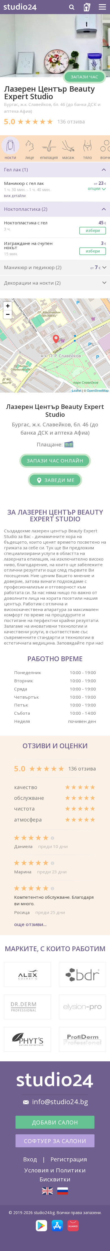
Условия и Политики (55, 1170)
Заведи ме (59, 480)
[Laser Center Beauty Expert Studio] (47, 1191)
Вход (30, 1159)
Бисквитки (55, 1179)
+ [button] (8, 305)
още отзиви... (30, 924)
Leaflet (76, 390)
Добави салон (55, 1122)
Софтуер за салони (55, 1141)
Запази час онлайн (55, 460)
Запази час (84, 76)
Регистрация (68, 1159)
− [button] (8, 314)
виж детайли (15, 195)
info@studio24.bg (60, 1101)
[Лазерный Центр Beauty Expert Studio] (62, 1190)
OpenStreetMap (98, 390)
